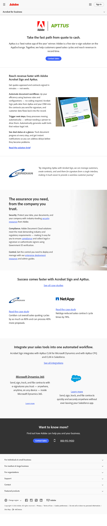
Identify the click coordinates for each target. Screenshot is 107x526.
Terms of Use (48, 506)
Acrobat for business (12, 11)
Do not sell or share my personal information (85, 506)
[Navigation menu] (4, 4)
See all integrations (53, 363)
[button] (90, 4)
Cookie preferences (61, 506)
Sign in (99, 4)
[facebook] (26, 500)
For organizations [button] (11, 472)
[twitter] (36, 500)
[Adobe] (14, 4)
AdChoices (18, 509)
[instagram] (31, 500)
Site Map (7, 509)
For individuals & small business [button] (17, 460)
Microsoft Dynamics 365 (30, 376)
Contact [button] (7, 485)
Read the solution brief (19, 147)
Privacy (39, 506)
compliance (27, 238)
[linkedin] (41, 500)
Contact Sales (53, 58)
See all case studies (53, 285)
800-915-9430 (67, 440)
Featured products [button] (12, 491)
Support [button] (7, 478)
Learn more (30, 403)
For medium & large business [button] (16, 466)
